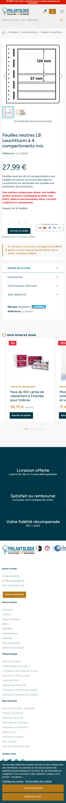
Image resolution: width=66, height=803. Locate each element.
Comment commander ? (15, 727)
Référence (14, 311)
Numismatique (10, 633)
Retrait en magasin (12, 736)
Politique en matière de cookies (19, 689)
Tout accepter (33, 788)
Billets (5, 623)
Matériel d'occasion (13, 647)
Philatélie (7, 638)
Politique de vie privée (14, 685)
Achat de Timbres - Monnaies (18, 708)
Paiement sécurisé (12, 717)
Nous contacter (14, 594)
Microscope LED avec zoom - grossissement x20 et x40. (30, 396)
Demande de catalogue (15, 722)
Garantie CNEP (10, 680)
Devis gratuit (9, 732)
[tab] (33, 268)
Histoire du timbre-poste (16, 675)
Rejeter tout (33, 796)
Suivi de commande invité (16, 746)
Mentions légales (11, 661)
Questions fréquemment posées (20, 694)
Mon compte (9, 741)
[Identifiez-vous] (52, 11)
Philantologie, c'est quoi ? (16, 666)
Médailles (7, 628)
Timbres (6, 614)
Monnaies (7, 609)
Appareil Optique (11, 619)
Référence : (8, 153)
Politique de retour (12, 713)
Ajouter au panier (19, 231)
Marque (12, 306)
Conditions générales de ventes (20, 670)
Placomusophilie (11, 643)
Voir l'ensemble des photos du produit (33, 121)
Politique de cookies (12, 781)
